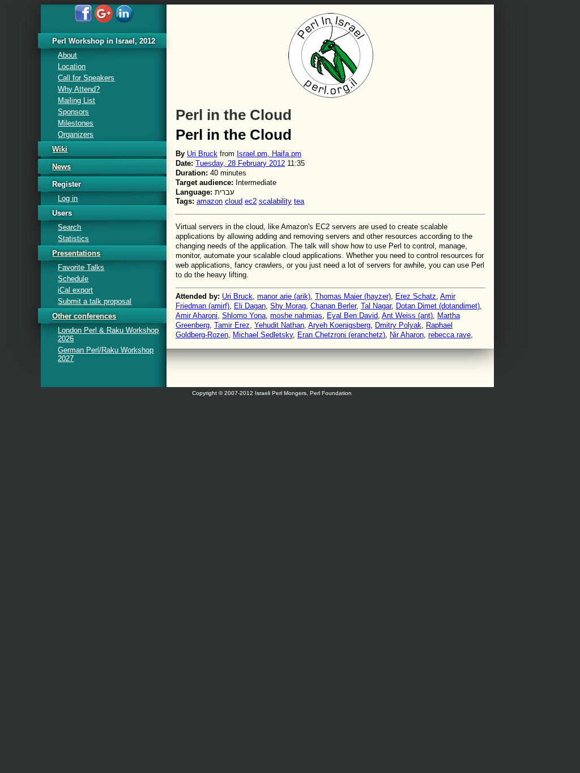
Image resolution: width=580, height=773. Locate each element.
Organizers (75, 134)
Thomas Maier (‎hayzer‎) (353, 296)
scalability (275, 201)
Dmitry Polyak (398, 325)
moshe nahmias (296, 315)
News (61, 166)
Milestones (75, 123)
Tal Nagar (376, 306)
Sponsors (73, 112)
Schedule (73, 278)
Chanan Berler (333, 306)
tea (299, 201)
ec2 (251, 201)
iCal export (75, 290)
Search (69, 227)
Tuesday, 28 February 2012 (240, 163)
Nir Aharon (407, 334)
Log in (68, 198)
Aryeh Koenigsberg (339, 325)
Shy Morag (288, 306)
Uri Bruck (202, 153)
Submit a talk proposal (94, 301)
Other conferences (84, 316)
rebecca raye (449, 334)
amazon (210, 201)
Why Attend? (79, 89)
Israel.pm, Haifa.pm (269, 153)
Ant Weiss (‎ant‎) (407, 315)
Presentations (76, 253)
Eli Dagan (250, 306)
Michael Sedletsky (263, 334)
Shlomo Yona (244, 315)
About (67, 55)
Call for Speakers (86, 78)
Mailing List (76, 100)
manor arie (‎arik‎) (283, 296)
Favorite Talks (81, 267)
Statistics (73, 238)
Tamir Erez (232, 325)
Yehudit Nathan (279, 325)
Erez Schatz (415, 296)
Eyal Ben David (352, 315)
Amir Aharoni (197, 315)
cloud (233, 201)
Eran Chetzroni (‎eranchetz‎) (341, 334)
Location (72, 66)
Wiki (59, 149)
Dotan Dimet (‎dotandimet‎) (438, 306)
